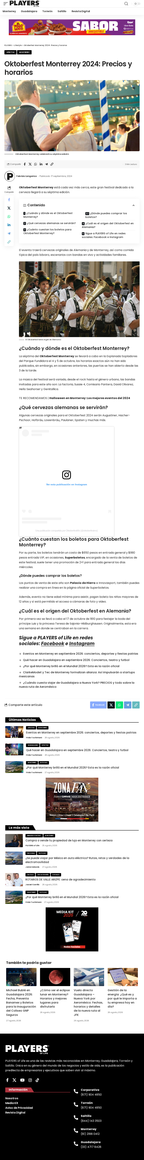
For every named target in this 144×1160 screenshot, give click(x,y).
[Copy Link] (51, 164)
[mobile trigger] (6, 3)
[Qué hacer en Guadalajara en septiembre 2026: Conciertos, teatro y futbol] (14, 749)
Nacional (31, 853)
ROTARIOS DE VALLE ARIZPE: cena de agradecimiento (60, 879)
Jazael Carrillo (32, 884)
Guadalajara (33, 745)
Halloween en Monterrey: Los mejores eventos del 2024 (89, 398)
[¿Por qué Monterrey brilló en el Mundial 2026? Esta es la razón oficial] (14, 767)
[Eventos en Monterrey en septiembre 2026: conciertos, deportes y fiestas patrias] (14, 732)
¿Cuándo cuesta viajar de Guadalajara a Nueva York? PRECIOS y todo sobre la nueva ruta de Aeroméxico (76, 685)
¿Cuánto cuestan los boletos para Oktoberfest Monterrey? (47, 231)
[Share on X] (30, 164)
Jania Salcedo (32, 867)
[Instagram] (30, 1080)
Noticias (43, 763)
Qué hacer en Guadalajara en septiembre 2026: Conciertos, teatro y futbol (76, 660)
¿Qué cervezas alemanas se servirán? (51, 223)
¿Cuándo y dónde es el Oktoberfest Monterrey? (48, 215)
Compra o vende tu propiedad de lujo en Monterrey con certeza (69, 840)
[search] (126, 4)
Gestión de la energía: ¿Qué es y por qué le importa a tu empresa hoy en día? (122, 998)
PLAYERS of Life (32, 845)
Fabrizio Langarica (26, 176)
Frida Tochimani (34, 737)
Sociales (55, 875)
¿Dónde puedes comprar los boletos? (106, 215)
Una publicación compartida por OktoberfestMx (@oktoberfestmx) (66, 530)
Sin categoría (43, 875)
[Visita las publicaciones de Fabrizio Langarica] (9, 176)
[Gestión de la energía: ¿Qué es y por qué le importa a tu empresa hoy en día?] (123, 977)
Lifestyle (10, 52)
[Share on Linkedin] (40, 164)
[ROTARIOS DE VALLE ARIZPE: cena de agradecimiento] (14, 879)
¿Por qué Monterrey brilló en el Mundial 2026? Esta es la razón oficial (71, 666)
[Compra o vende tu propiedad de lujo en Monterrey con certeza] (14, 840)
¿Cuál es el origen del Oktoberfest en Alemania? (108, 225)
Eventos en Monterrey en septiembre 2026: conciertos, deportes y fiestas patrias (80, 654)
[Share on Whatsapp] (35, 164)
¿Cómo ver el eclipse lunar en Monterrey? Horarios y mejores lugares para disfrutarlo (55, 998)
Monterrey (24, 52)
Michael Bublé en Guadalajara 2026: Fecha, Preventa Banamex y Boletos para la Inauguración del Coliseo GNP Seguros (21, 1002)
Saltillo (30, 875)
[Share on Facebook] (24, 164)
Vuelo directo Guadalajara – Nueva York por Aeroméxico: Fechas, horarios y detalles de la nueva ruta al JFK (88, 1002)
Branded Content (34, 836)
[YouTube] (22, 1080)
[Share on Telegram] (46, 164)
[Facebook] (7, 1080)
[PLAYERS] (24, 3)
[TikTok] (37, 1080)
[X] (14, 1080)
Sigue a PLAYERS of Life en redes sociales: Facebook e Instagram (104, 235)
